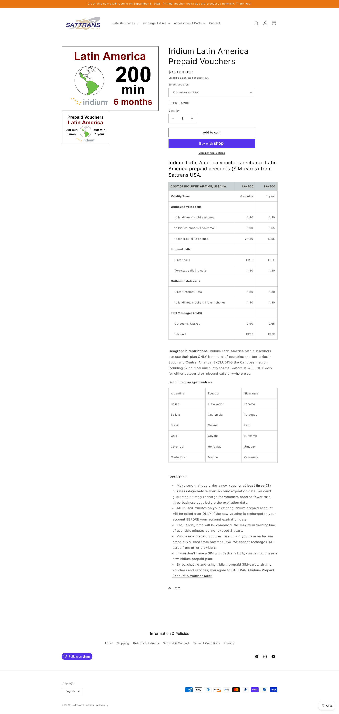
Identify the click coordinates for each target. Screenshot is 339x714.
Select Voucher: (179, 84)
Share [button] (176, 588)
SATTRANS (78, 705)
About (109, 643)
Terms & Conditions (206, 643)
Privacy (229, 643)
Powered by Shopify (96, 705)
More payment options (212, 152)
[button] (125, 23)
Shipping (174, 77)
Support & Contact (176, 643)
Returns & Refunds (146, 643)
